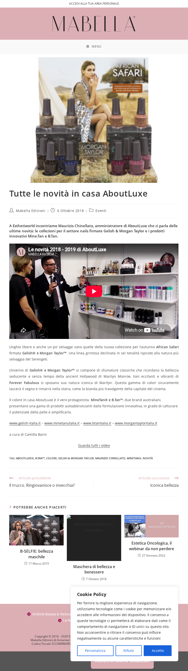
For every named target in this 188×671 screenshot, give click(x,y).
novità (148, 458)
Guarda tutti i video (94, 445)
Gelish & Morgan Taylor (76, 458)
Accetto (158, 650)
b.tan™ (40, 458)
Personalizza (95, 650)
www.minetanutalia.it (62, 423)
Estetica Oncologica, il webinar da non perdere (151, 545)
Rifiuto (128, 650)
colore (51, 458)
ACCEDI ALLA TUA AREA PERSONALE (94, 3)
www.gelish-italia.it (25, 423)
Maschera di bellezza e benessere (94, 569)
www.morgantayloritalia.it (136, 423)
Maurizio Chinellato (110, 458)
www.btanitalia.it (97, 423)
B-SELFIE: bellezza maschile (36, 553)
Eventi (100, 210)
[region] (124, 623)
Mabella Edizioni (31, 210)
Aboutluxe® (25, 458)
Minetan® (134, 458)
